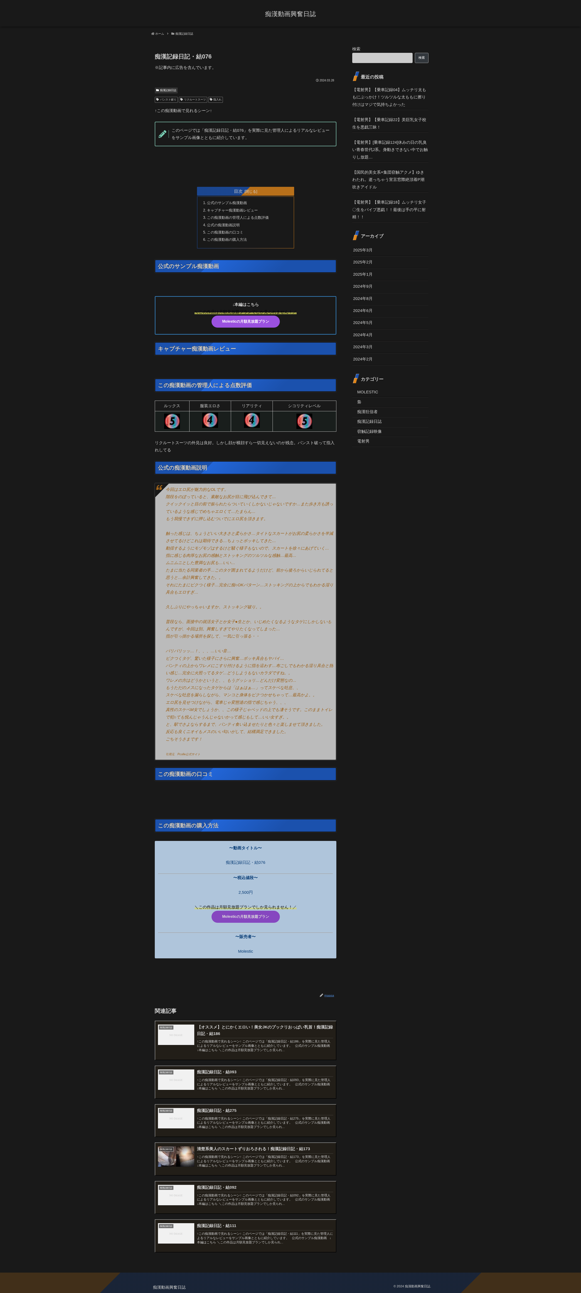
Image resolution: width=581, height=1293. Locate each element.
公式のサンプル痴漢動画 (227, 203)
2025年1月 (363, 274)
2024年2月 (363, 359)
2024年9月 (363, 286)
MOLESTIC (367, 392)
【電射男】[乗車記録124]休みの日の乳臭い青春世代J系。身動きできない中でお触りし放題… (390, 149)
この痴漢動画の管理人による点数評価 (238, 217)
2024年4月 (363, 335)
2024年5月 (363, 322)
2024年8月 (363, 298)
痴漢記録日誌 (168, 90)
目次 (238, 191)
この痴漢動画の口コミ (225, 232)
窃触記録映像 (369, 431)
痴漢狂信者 (367, 411)
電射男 (363, 441)
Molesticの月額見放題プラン (245, 321)
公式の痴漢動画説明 (223, 225)
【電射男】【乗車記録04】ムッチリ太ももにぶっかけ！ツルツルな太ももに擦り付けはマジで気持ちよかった (389, 97)
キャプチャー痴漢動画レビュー (232, 210)
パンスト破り (168, 99)
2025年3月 (363, 250)
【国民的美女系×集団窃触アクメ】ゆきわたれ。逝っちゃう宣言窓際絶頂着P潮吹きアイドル (388, 179)
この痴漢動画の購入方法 (227, 239)
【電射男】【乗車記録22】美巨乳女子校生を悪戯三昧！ (389, 123)
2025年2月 (363, 262)
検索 (356, 49)
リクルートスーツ (195, 99)
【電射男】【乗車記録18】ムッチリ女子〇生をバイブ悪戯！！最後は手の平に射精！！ (389, 209)
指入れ (217, 99)
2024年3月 (363, 347)
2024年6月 (363, 310)
